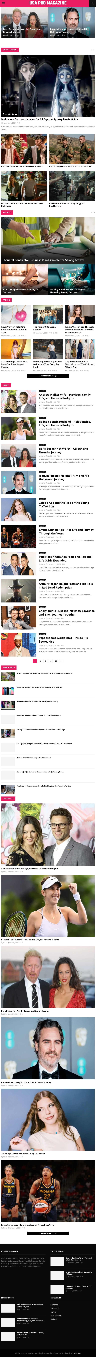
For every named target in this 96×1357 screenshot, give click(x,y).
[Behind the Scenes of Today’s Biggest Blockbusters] (72, 186)
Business (7, 213)
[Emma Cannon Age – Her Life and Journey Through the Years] (18, 536)
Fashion (53, 1312)
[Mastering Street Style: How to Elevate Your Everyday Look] (48, 349)
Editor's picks (57, 1251)
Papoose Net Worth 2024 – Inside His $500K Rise (63, 640)
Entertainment (10, 50)
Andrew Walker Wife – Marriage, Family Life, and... (30, 1305)
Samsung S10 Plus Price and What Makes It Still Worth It (39, 687)
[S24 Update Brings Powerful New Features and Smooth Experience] (8, 747)
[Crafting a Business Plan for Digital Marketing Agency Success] (71, 279)
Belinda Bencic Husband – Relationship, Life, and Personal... (30, 1320)
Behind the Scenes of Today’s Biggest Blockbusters (66, 205)
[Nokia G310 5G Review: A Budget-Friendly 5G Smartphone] (8, 775)
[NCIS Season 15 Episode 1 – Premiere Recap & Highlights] (24, 186)
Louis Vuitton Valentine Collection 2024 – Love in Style (13, 329)
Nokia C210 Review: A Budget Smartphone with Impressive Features (44, 673)
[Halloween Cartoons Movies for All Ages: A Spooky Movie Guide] (48, 86)
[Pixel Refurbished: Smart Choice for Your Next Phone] (8, 719)
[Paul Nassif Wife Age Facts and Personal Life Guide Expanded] (18, 563)
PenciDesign (76, 1353)
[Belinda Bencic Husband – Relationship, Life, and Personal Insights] (18, 428)
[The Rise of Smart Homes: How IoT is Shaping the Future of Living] (8, 789)
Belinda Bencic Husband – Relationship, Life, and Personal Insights (65, 423)
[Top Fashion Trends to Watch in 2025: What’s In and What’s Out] (80, 349)
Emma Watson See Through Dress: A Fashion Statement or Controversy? (79, 329)
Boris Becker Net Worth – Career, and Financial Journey (63, 450)
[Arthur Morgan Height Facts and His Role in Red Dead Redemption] (18, 590)
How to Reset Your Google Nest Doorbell (34, 758)
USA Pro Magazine (9, 1251)
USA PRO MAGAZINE (48, 3)
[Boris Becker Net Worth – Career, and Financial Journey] (18, 455)
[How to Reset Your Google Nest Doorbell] (8, 761)
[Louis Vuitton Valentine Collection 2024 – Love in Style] (16, 314)
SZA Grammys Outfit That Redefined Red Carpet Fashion (14, 364)
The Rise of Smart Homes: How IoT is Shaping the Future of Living (44, 786)
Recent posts (7, 1298)
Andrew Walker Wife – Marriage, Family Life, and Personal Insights (70, 30)
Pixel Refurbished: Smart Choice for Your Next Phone (39, 715)
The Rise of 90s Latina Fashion (44, 328)
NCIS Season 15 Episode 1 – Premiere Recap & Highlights (22, 205)
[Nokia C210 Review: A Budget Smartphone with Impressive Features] (8, 676)
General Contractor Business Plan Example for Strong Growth (44, 260)
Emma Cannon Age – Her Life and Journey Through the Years (66, 532)
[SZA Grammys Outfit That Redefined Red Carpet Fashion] (16, 349)
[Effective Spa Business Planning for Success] (24, 279)
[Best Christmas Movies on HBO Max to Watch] (24, 149)
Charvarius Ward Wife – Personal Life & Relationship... (79, 1259)
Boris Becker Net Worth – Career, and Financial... (30, 1334)
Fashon (6, 300)
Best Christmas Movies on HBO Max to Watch (22, 166)
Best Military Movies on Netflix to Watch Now (70, 166)
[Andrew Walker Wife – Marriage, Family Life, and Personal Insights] (18, 401)
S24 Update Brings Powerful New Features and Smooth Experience (44, 743)
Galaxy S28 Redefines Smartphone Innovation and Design (41, 729)
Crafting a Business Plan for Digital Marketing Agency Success (67, 291)
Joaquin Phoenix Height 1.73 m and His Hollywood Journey (22, 30)
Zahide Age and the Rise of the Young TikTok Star (64, 504)
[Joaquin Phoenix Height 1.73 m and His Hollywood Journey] (18, 482)
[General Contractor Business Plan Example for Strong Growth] (48, 240)
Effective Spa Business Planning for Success (21, 291)
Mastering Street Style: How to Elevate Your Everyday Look (47, 364)
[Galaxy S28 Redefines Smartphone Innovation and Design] (8, 733)
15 (56, 661)
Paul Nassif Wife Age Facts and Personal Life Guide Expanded (65, 559)
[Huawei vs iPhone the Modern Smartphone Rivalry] (8, 705)
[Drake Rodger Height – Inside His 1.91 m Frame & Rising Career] (57, 1275)
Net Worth (43, 634)
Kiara (43, 402)
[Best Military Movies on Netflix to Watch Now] (72, 149)
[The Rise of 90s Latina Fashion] (48, 314)
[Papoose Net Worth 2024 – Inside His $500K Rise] (18, 645)
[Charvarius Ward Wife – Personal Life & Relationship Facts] (57, 1261)
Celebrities (43, 391)
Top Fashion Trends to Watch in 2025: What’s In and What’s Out (79, 364)
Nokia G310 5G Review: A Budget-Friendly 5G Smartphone (40, 772)
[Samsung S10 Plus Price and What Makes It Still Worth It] (8, 691)
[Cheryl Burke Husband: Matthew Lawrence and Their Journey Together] (18, 617)
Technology (9, 668)
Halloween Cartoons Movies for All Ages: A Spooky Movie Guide (39, 119)
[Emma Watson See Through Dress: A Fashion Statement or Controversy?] (80, 314)
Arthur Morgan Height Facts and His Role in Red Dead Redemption (66, 586)
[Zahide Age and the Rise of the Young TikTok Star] (18, 509)
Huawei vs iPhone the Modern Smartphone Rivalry (37, 701)
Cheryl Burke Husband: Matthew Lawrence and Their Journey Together (67, 613)
